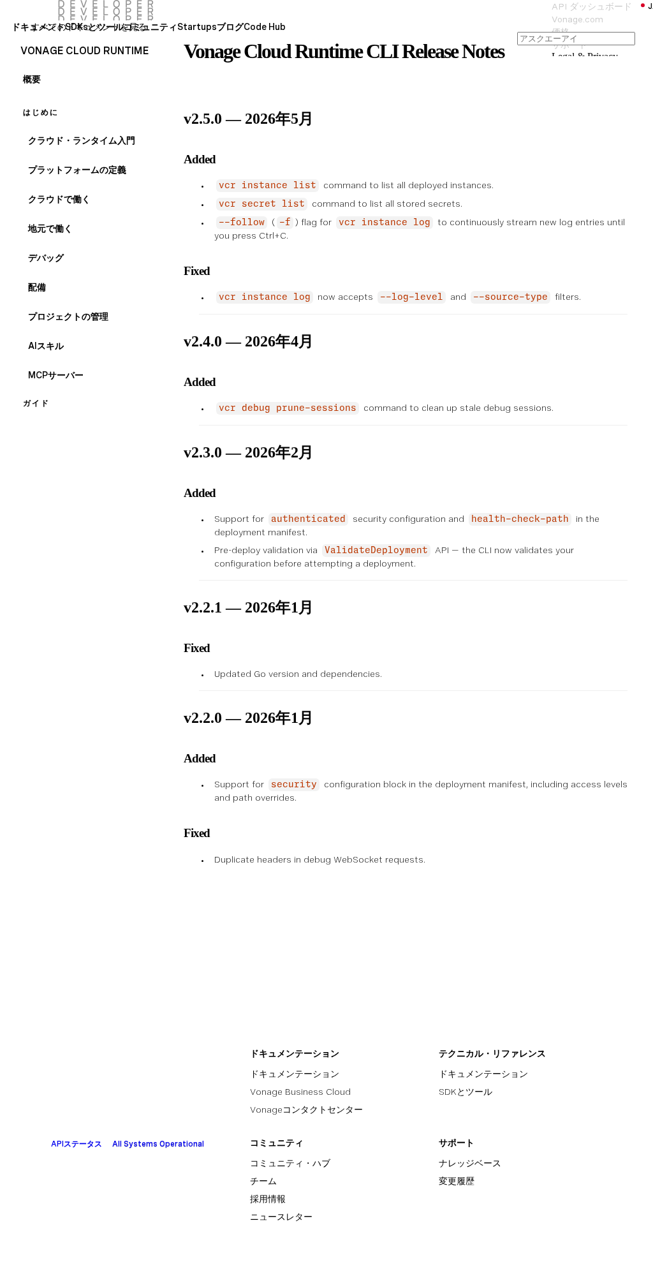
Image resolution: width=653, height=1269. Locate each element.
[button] (94, 33)
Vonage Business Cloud (300, 1092)
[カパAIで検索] (576, 38)
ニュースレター (281, 1217)
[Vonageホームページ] (116, 1112)
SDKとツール (465, 1092)
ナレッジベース (470, 1163)
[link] (38, 38)
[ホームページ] (79, 10)
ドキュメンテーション (294, 1074)
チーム (263, 1181)
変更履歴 (456, 1181)
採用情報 (268, 1199)
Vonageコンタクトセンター (306, 1109)
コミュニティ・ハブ (290, 1163)
